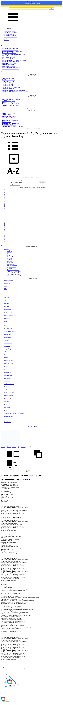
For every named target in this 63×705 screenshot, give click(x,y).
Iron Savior (7, 407)
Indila (5, 286)
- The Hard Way (12, 51)
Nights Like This (11, 267)
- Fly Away (8, 84)
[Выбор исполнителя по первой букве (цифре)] (13, 176)
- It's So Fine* (10, 104)
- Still (11, 123)
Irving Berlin (7, 337)
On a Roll (9, 268)
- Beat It (9, 56)
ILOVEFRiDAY (8, 312)
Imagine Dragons (8, 280)
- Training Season (9, 63)
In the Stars (10, 262)
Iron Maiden (7, 283)
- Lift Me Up (8, 85)
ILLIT (5, 325)
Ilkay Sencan (7, 422)
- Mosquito (6, 122)
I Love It (9, 261)
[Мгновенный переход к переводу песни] (13, 163)
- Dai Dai (11, 48)
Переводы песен (11, 447)
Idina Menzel (7, 334)
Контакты (6, 40)
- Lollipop (6, 114)
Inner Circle (7, 318)
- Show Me (8, 88)
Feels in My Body (12, 256)
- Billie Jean (10, 50)
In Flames (6, 303)
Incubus (6, 366)
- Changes (8, 82)
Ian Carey (6, 401)
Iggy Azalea (7, 346)
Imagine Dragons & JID (10, 315)
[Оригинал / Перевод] (13, 472)
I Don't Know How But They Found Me (14, 413)
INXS (5, 369)
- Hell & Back (10, 120)
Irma (5, 292)
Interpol (6, 321)
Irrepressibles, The (8, 309)
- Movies (9, 116)
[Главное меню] (13, 22)
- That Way (8, 102)
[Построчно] (38, 459)
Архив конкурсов (9, 34)
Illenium (6, 387)
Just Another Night (12, 265)
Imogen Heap (7, 349)
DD (27, 479)
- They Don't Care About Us (14, 60)
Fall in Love (10, 254)
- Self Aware (9, 53)
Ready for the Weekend (13, 270)
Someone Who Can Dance (14, 271)
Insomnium (7, 381)
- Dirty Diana (10, 61)
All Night (9, 251)
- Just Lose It (8, 64)
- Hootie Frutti (9, 125)
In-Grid (6, 357)
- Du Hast (8, 58)
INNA (5, 289)
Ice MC (6, 410)
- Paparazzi (8, 66)
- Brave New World (10, 105)
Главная (6, 26)
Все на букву (33, 426)
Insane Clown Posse (9, 392)
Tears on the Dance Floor (13, 273)
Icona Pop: (7, 249)
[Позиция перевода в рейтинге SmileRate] (29, 472)
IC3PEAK (6, 404)
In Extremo (7, 351)
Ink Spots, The (8, 343)
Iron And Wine (8, 372)
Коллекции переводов (10, 35)
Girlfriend (9, 259)
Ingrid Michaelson (8, 395)
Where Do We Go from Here (14, 275)
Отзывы (6, 38)
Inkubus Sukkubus (9, 384)
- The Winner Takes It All (10, 69)
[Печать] (27, 472)
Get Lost (9, 258)
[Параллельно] (13, 459)
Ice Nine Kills (7, 398)
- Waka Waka (13, 54)
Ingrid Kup (7, 378)
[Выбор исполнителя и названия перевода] (13, 151)
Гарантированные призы (11, 32)
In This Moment (8, 328)
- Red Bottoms (8, 113)
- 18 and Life (8, 80)
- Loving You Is (8, 101)
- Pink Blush (8, 119)
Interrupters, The (8, 416)
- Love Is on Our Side (11, 87)
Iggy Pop (6, 297)
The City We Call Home (13, 274)
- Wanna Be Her (8, 78)
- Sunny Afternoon (13, 90)
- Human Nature (11, 67)
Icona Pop (23, 447)
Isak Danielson (8, 375)
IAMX (5, 300)
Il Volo (5, 354)
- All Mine (15, 91)
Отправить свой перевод (11, 37)
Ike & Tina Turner (8, 363)
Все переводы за (32, 128)
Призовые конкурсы (9, 31)
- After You (8, 81)
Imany (5, 294)
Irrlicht (5, 389)
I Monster (6, 340)
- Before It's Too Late (12, 126)
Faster (8, 255)
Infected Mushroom (9, 360)
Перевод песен (8, 28)
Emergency (10, 252)
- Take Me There (8, 57)
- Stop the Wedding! (9, 117)
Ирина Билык (8, 419)
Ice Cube (6, 306)
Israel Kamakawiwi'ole (10, 331)
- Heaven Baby (12, 99)
